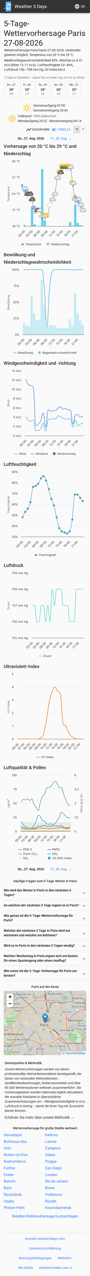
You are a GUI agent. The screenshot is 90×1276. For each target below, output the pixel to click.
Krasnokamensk (58, 1208)
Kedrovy (51, 1135)
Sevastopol (13, 1135)
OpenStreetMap (75, 1053)
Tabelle (64, 129)
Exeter (9, 1174)
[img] (45, 1023)
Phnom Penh (14, 1208)
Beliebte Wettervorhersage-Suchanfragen (45, 1216)
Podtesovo (53, 1194)
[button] (45, 1018)
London (51, 1174)
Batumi (9, 1181)
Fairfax (9, 1168)
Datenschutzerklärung (45, 1248)
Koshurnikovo (15, 1161)
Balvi (8, 1188)
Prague (51, 1161)
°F (83, 129)
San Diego (53, 1168)
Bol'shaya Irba (15, 1141)
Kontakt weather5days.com (45, 1239)
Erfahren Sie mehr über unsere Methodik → (39, 1117)
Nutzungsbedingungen (35, 1258)
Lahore (50, 1141)
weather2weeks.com (54, 1268)
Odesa (50, 1155)
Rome (49, 1188)
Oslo (7, 1148)
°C (76, 129)
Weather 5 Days (31, 6)
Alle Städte (25, 1268)
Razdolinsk (13, 1194)
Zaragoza (53, 1148)
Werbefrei (64, 1258)
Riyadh (50, 1201)
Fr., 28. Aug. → (61, 138)
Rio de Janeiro (56, 1181)
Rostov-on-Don (16, 1155)
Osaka (9, 1201)
